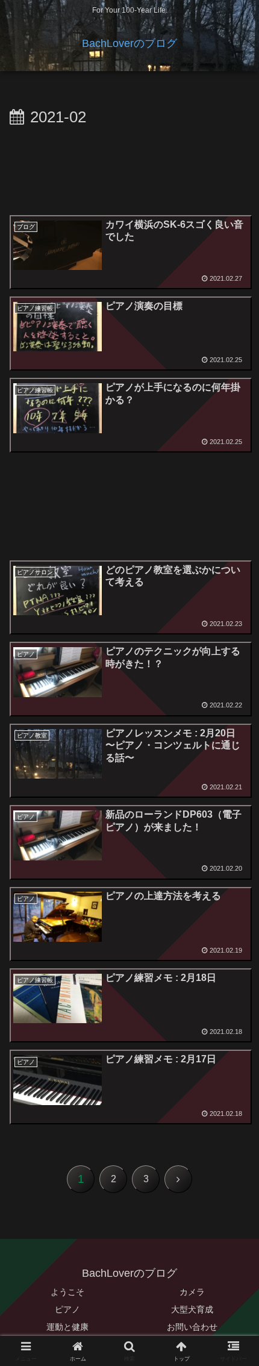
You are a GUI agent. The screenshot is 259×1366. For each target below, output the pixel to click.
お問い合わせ (192, 1327)
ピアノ (67, 1309)
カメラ (192, 1292)
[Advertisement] (129, 169)
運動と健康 (67, 1327)
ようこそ (67, 1292)
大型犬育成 (192, 1309)
